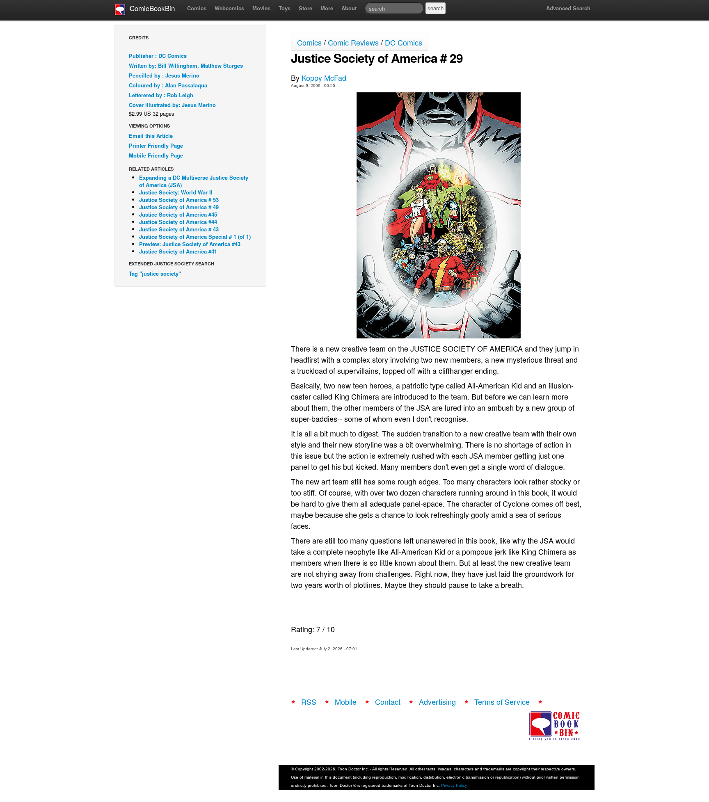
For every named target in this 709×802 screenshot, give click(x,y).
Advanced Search (568, 8)
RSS (308, 701)
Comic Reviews (353, 42)
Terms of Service (502, 701)
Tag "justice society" (155, 273)
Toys (284, 8)
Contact (387, 701)
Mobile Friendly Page (156, 155)
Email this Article (151, 135)
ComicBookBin (150, 8)
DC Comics (403, 42)
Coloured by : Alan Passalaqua (168, 85)
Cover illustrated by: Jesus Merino (172, 105)
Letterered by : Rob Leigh (161, 95)
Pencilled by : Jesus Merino (164, 75)
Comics (196, 8)
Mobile (346, 701)
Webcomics (229, 8)
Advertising (437, 701)
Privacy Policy (454, 785)
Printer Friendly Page (156, 145)
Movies (261, 8)
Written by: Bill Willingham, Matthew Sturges (186, 65)
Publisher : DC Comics (158, 55)
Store (305, 8)
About (349, 8)
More (326, 8)
